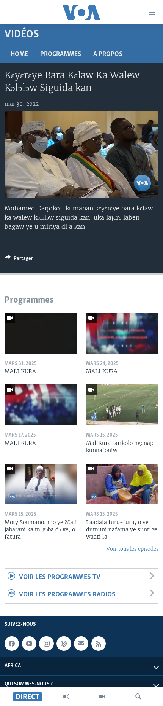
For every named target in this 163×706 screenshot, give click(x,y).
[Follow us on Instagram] (46, 643)
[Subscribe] (81, 643)
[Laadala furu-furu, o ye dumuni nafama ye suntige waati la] (122, 484)
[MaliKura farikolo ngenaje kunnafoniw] (122, 404)
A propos (107, 54)
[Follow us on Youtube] (29, 643)
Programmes (60, 54)
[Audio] (66, 696)
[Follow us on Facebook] (12, 643)
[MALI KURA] (41, 333)
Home (19, 54)
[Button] (19, 259)
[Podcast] (63, 643)
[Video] (102, 696)
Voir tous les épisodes (132, 549)
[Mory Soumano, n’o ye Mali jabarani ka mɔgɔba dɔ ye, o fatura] (41, 484)
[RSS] (98, 643)
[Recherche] (138, 696)
